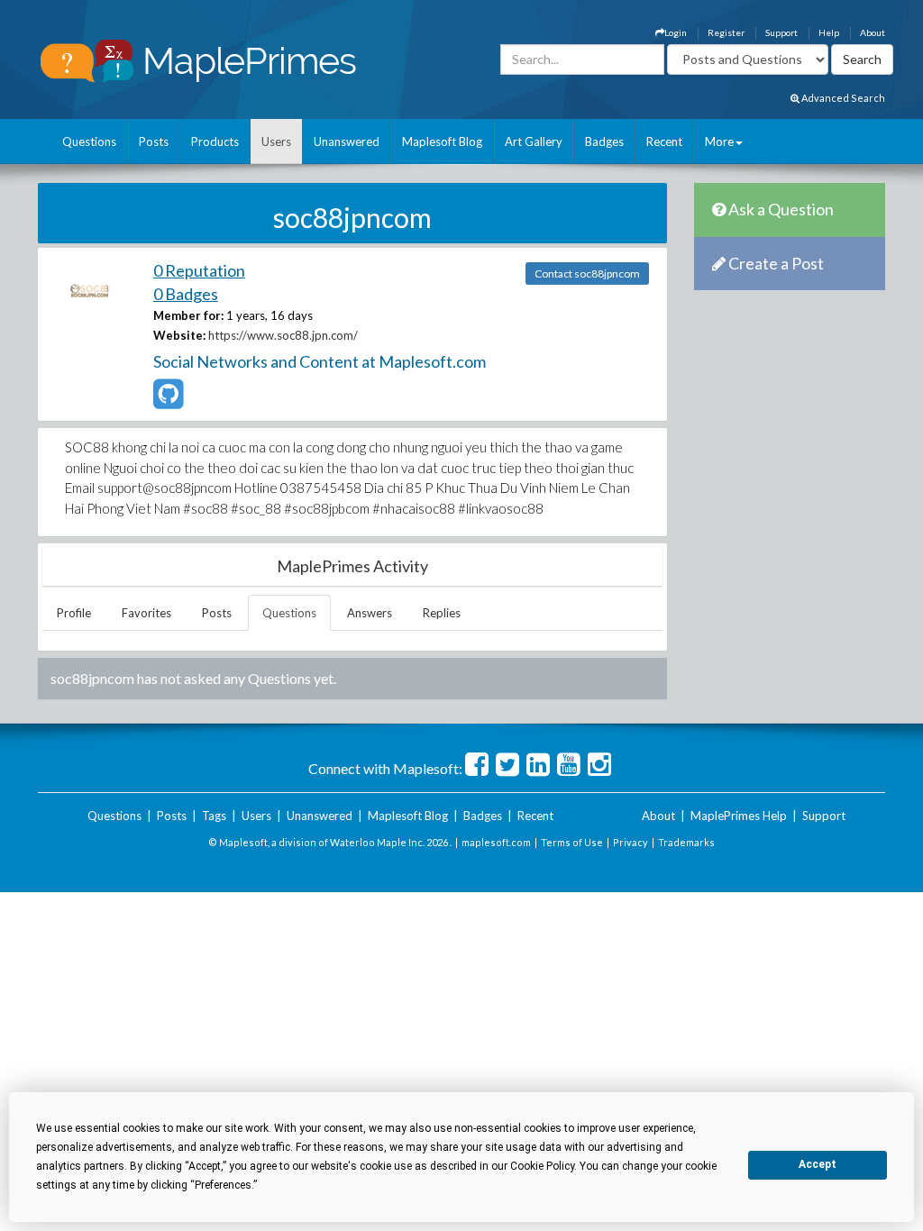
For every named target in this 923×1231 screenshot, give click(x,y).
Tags (214, 815)
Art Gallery (533, 141)
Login (675, 32)
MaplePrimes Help (738, 815)
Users (276, 141)
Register (726, 32)
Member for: (188, 315)
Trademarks (686, 842)
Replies (442, 613)
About (872, 32)
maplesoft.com (496, 842)
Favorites (146, 613)
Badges (604, 141)
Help (828, 32)
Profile (74, 613)
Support (781, 32)
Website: (179, 335)
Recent (664, 141)
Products (215, 141)
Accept (817, 1164)
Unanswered (346, 141)
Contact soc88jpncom (587, 273)
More (719, 141)
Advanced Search (842, 98)
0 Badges (185, 294)
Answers (369, 613)
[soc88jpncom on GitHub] (168, 402)
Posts (154, 141)
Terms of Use (572, 842)
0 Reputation (199, 270)
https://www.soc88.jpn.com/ (283, 335)
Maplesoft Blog (442, 141)
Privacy (630, 842)
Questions (89, 141)
